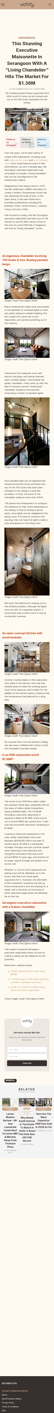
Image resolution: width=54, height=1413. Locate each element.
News (26, 1108)
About (4, 1395)
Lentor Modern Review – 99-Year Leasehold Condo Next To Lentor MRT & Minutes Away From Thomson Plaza (10, 1130)
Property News (26, 38)
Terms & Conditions (10, 1406)
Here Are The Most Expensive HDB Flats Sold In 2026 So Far (43, 1120)
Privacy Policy (8, 1403)
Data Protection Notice (11, 1399)
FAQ (4, 1410)
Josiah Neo (39, 89)
